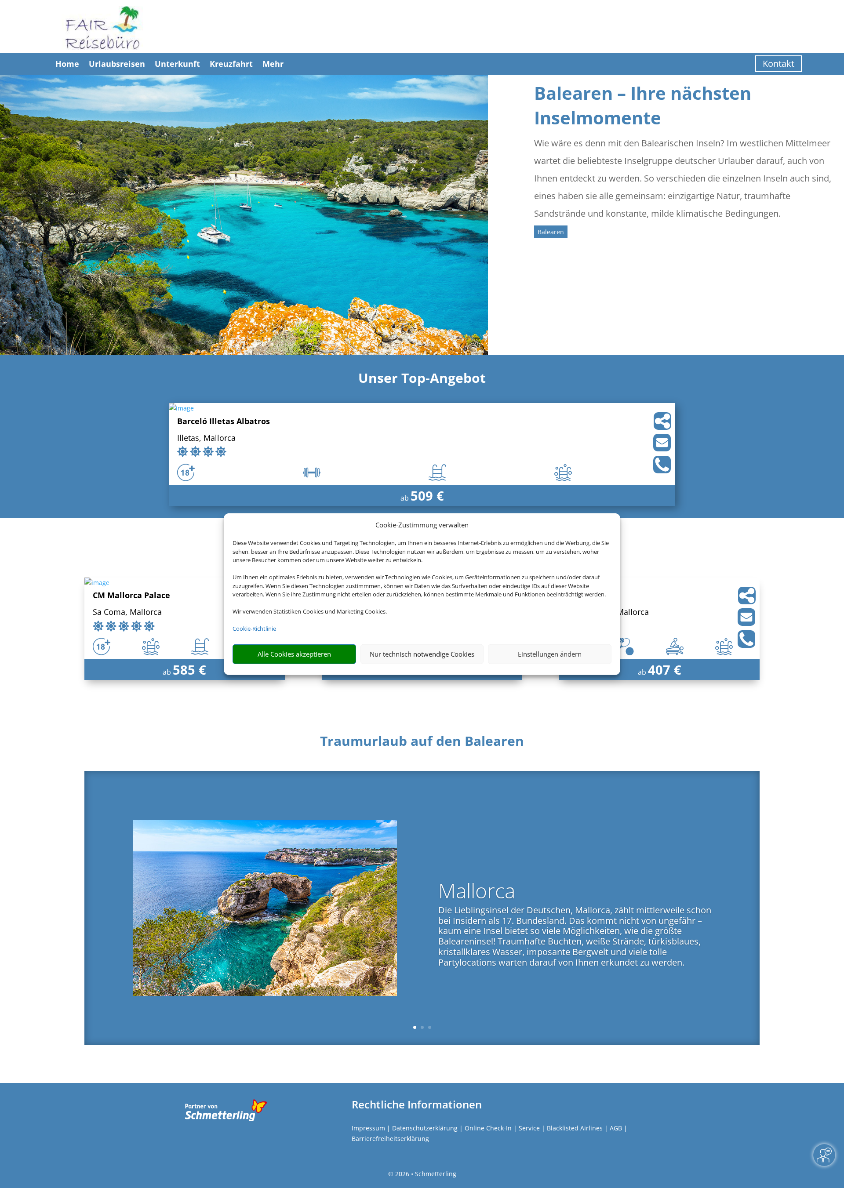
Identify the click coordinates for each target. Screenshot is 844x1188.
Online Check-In (488, 1128)
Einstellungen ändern (550, 654)
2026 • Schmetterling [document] (424, 1174)
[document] (422, 743)
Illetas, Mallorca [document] (206, 438)
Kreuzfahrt (231, 63)
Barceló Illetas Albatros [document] (223, 421)
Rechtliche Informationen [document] (417, 1104)
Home (67, 63)
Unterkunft (177, 63)
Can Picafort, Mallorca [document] (608, 612)
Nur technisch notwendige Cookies (422, 654)
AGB (616, 1128)
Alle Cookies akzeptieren (294, 654)
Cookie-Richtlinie (254, 628)
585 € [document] (189, 669)
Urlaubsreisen (117, 63)
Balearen (551, 232)
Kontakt (778, 63)
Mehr (273, 63)
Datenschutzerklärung (425, 1128)
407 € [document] (664, 669)
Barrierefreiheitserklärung (390, 1138)
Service (529, 1128)
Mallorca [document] (476, 893)
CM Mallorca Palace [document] (131, 595)
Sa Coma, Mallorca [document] (127, 612)
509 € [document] (427, 495)
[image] (181, 408)
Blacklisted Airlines (575, 1128)
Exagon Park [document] (592, 595)
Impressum (368, 1128)
